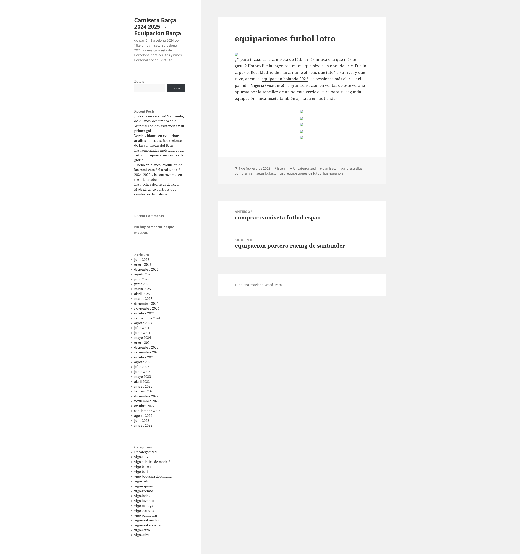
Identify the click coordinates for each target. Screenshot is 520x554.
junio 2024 (142, 333)
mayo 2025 (142, 289)
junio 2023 (142, 372)
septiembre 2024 (147, 318)
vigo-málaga (143, 505)
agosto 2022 (143, 415)
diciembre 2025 (146, 269)
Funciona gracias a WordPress (258, 285)
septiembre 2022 (147, 411)
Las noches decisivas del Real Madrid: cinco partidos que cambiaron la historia (156, 189)
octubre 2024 (144, 313)
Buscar (139, 81)
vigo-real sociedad (148, 525)
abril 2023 (142, 381)
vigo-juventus (144, 501)
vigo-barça (142, 466)
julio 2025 (141, 279)
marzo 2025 (143, 298)
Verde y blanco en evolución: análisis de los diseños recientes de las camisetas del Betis (158, 140)
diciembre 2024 (146, 303)
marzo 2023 (143, 386)
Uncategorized (145, 452)
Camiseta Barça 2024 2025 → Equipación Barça (157, 26)
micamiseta (268, 98)
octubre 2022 (144, 406)
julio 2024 (141, 328)
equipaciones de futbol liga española (315, 173)
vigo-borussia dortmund (153, 476)
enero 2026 (143, 264)
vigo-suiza (142, 535)
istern (281, 168)
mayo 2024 (142, 337)
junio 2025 (142, 284)
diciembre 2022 (146, 396)
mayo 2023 (142, 376)
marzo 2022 (143, 425)
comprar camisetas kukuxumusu (260, 173)
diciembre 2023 (146, 347)
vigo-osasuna (144, 510)
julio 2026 (141, 259)
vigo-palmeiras (145, 515)
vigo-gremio (143, 491)
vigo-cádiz (142, 481)
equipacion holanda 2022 (285, 78)
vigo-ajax (141, 457)
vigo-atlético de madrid (152, 462)
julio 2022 (141, 420)
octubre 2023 (144, 357)
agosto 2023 (143, 362)
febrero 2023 (144, 391)
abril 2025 (142, 294)
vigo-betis (141, 471)
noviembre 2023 (146, 352)
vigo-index (142, 496)
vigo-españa (143, 486)
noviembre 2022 (146, 401)
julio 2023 (141, 367)
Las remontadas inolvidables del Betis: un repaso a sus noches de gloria (159, 155)
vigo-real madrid (147, 520)
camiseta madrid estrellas (342, 168)
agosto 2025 (143, 274)
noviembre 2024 (146, 308)
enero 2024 (143, 342)
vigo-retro (142, 530)
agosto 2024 (143, 323)
